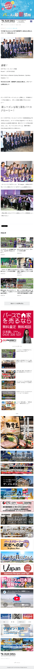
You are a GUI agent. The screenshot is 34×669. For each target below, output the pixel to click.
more (17, 413)
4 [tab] (21, 16)
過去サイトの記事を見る (17, 303)
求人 (4, 621)
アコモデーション (21, 621)
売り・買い (12, 621)
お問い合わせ (17, 662)
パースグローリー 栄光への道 (11, 28)
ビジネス (29, 621)
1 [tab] (13, 16)
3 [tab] (18, 16)
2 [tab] (16, 16)
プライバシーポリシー (5, 658)
